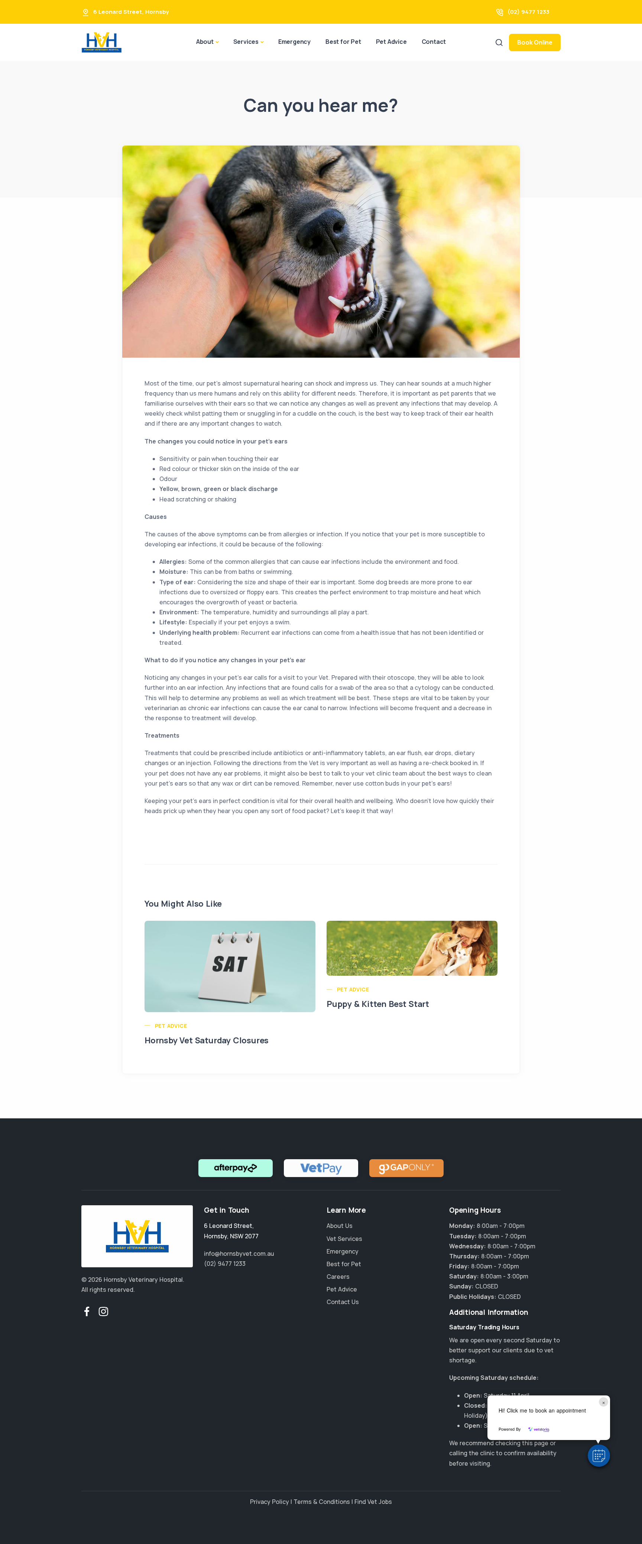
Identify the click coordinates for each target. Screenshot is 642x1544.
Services (246, 42)
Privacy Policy (269, 1502)
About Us (340, 1226)
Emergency (294, 42)
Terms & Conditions (322, 1502)
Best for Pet (343, 42)
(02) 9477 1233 (528, 12)
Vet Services (344, 1239)
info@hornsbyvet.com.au (239, 1253)
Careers (338, 1276)
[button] (599, 1455)
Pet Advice (391, 42)
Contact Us (343, 1302)
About (205, 42)
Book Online (534, 42)
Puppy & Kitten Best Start (378, 1004)
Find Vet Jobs (373, 1502)
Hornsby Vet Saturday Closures (207, 1040)
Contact (434, 42)
